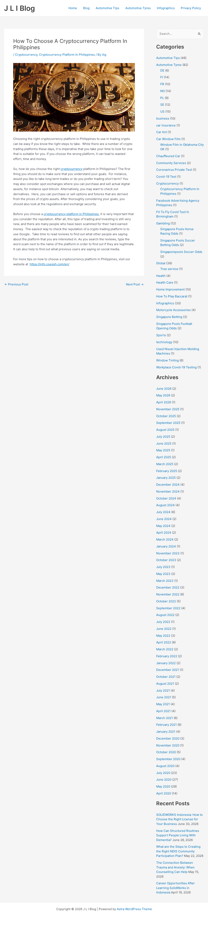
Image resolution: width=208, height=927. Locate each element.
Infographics (166, 8)
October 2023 (166, 560)
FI (161, 77)
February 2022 (166, 656)
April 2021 (163, 711)
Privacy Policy (191, 8)
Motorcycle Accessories (173, 310)
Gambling (163, 223)
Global (160, 263)
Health (161, 276)
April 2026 (163, 402)
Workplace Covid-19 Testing (176, 367)
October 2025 (166, 416)
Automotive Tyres (138, 8)
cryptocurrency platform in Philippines (71, 214)
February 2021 (166, 725)
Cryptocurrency (26, 55)
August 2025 (165, 430)
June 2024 (164, 519)
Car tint (161, 132)
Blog (86, 8)
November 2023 (168, 553)
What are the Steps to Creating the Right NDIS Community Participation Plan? (178, 851)
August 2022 (165, 615)
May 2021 (163, 704)
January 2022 (166, 663)
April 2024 (163, 532)
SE (162, 105)
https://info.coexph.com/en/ (49, 264)
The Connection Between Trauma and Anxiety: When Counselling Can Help (175, 867)
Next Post (135, 284)
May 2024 (163, 526)
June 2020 (163, 779)
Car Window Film (168, 139)
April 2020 (163, 793)
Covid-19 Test (166, 176)
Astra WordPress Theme (134, 909)
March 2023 (164, 581)
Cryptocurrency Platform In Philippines (67, 55)
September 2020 (168, 759)
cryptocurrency (71, 169)
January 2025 (166, 478)
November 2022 (167, 594)
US (162, 111)
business (162, 118)
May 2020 (163, 786)
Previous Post (16, 284)
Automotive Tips (107, 8)
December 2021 (167, 670)
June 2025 (163, 443)
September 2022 (168, 608)
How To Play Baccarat (171, 296)
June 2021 (163, 697)
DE (162, 70)
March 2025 (164, 464)
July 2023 (163, 567)
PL (162, 98)
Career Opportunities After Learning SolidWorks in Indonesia (175, 887)
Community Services (171, 163)
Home (72, 8)
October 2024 (166, 498)
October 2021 (166, 677)
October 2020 (166, 752)
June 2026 (163, 389)
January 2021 (165, 731)
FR (162, 84)
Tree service (169, 269)
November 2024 (168, 491)
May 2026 (163, 395)
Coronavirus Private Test (174, 170)
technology (164, 342)
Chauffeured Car (168, 156)
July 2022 (163, 622)
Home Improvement (170, 289)
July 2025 (163, 436)
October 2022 (166, 601)
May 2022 (163, 636)
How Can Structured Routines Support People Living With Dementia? (177, 835)
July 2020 (163, 773)
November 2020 (167, 745)
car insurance (166, 125)
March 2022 (164, 649)
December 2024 (168, 484)
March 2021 (164, 718)
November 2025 (167, 409)
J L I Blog (19, 8)
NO (162, 91)
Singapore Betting (169, 317)
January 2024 (166, 546)
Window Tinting (167, 360)
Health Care (164, 282)
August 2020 (165, 766)
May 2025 (163, 450)
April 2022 (163, 642)
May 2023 (163, 574)
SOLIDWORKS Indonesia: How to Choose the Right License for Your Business (179, 819)
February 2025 (166, 471)
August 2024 (165, 505)
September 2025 (168, 423)
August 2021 (165, 683)
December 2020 (167, 738)
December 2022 (167, 587)
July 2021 (163, 690)
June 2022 (163, 629)
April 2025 (163, 457)
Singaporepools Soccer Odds (181, 252)
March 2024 (164, 539)
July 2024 (163, 512)
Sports (161, 335)
